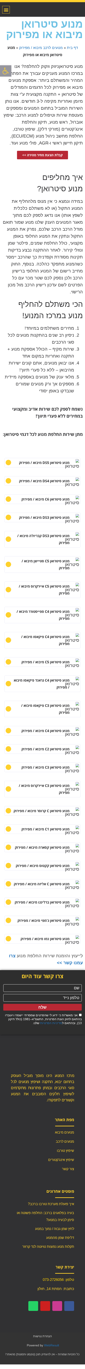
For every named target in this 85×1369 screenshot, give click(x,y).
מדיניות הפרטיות (51, 1023)
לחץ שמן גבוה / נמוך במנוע (54, 1229)
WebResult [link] (51, 1345)
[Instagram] (57, 1306)
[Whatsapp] (33, 1306)
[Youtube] (45, 1306)
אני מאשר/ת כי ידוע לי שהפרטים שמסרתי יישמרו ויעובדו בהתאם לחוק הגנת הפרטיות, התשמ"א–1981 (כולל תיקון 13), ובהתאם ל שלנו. (43, 1019)
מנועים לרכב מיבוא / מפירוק (41, 48)
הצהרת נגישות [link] (42, 1336)
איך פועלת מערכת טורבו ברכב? (51, 1204)
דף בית (72, 48)
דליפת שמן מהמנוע (60, 1238)
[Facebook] (69, 1306)
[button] (6, 9)
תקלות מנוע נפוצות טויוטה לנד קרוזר (48, 1246)
